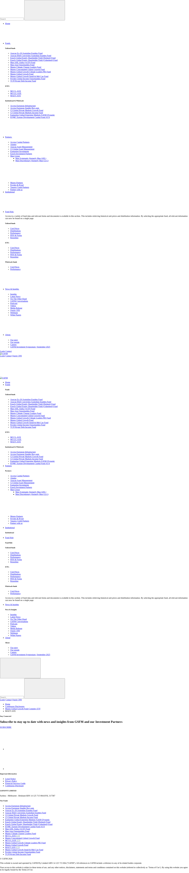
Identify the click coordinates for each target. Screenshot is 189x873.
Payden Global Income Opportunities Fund (27, 79)
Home (7, 23)
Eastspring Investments (19, 151)
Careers (13, 345)
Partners (8, 137)
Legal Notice (10, 779)
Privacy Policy (11, 781)
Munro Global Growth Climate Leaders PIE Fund (30, 72)
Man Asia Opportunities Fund (22, 65)
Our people (14, 342)
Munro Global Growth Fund (21, 74)
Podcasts (13, 303)
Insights (13, 294)
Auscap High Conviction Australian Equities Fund (30, 56)
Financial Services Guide (15, 783)
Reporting (14, 238)
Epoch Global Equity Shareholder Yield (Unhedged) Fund (34, 60)
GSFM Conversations (19, 301)
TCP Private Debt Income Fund (23, 81)
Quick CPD (15, 310)
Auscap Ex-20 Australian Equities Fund (26, 53)
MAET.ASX (15, 96)
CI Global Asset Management (22, 149)
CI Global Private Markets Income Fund (26, 113)
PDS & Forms (16, 235)
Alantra (13, 144)
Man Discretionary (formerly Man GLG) (31, 161)
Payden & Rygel (17, 185)
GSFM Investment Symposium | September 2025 (30, 347)
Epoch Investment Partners (21, 154)
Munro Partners (16, 183)
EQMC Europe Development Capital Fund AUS (30, 117)
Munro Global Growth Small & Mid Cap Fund (29, 76)
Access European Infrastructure (23, 106)
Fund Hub (9, 212)
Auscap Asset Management (21, 147)
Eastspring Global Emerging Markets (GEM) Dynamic (32, 115)
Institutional (10, 192)
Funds (8, 43)
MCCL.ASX (15, 91)
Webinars (14, 313)
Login (2, 351)
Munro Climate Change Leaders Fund (25, 67)
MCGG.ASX (15, 93)
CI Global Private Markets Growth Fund (26, 110)
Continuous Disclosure (14, 786)
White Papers (15, 315)
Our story (14, 340)
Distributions (15, 231)
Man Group (15, 156)
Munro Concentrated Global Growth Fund (27, 69)
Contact (8, 351)
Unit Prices (14, 228)
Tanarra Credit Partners (19, 187)
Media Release (16, 308)
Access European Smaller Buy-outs (24, 108)
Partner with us (16, 190)
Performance (15, 233)
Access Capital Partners (19, 142)
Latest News (15, 296)
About (8, 335)
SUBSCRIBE (5, 727)
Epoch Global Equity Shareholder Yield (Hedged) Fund (33, 58)
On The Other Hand (18, 299)
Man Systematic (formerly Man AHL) (30, 158)
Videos (13, 306)
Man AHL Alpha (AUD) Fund (22, 62)
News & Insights (12, 289)
